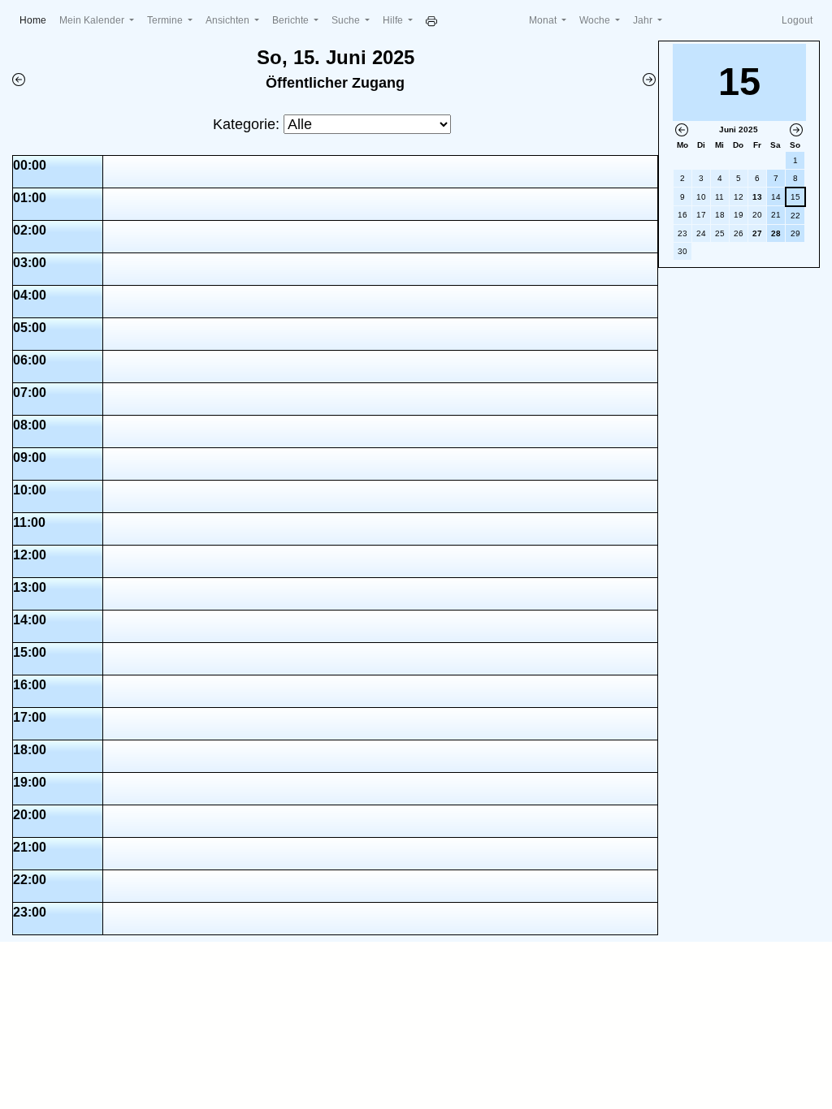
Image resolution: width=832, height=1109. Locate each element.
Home (36, 20)
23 (682, 233)
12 (738, 196)
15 (795, 196)
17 (701, 214)
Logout (797, 20)
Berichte (291, 20)
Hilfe (394, 20)
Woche (596, 20)
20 (757, 214)
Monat (544, 20)
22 (795, 215)
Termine (166, 20)
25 (720, 233)
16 (682, 214)
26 (738, 233)
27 (757, 233)
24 (701, 233)
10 (701, 196)
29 (795, 233)
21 (776, 214)
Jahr (644, 20)
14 (776, 196)
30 (682, 251)
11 (719, 196)
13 (757, 196)
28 (776, 233)
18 (720, 214)
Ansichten (229, 20)
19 (738, 214)
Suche (347, 20)
